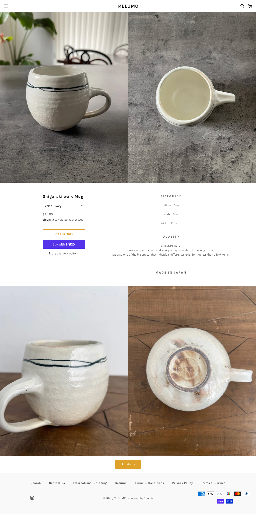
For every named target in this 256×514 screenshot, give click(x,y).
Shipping (48, 219)
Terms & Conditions (149, 483)
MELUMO (128, 6)
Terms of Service (213, 483)
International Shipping (90, 483)
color (48, 206)
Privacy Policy (182, 483)
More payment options (64, 253)
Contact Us (57, 483)
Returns (121, 483)
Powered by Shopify (141, 498)
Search (36, 483)
